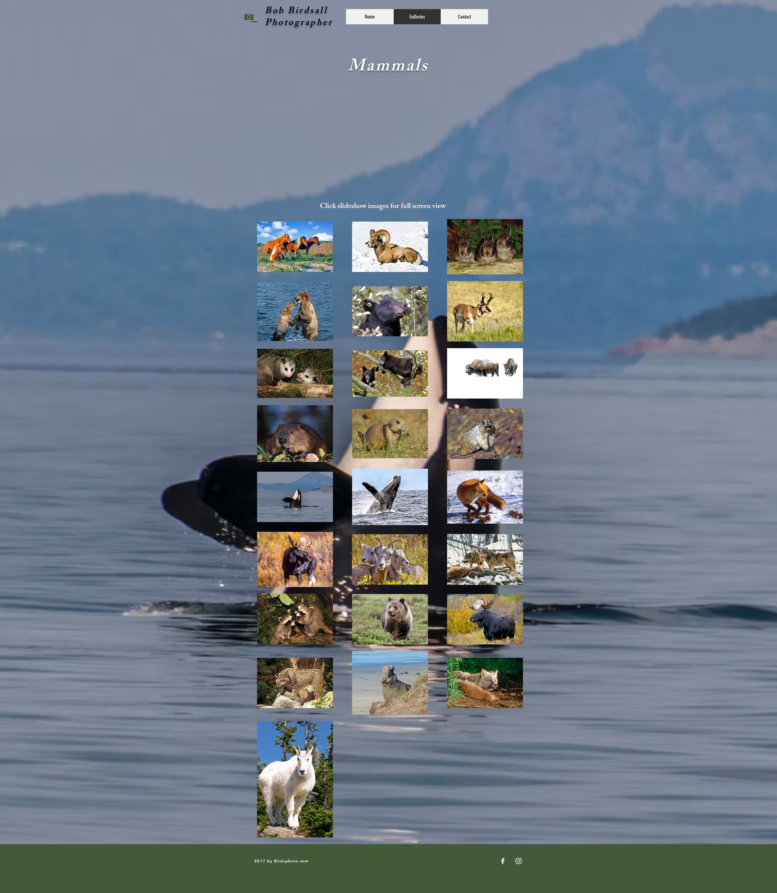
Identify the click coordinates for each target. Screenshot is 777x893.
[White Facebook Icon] (503, 861)
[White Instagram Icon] (518, 861)
